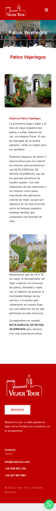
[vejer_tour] (16, 4)
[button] (49, 504)
